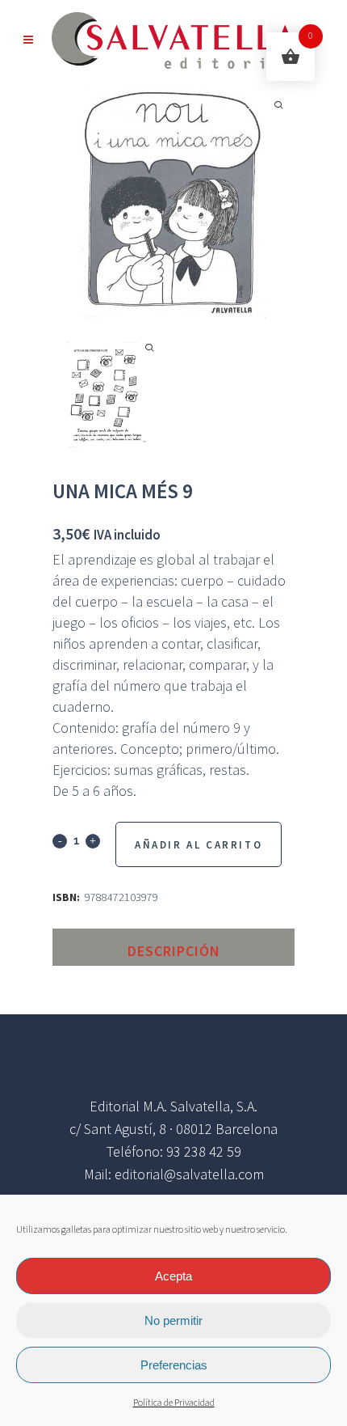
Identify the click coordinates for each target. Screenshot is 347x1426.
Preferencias (173, 1365)
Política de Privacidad (174, 1403)
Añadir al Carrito (198, 845)
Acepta (173, 1276)
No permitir (173, 1320)
